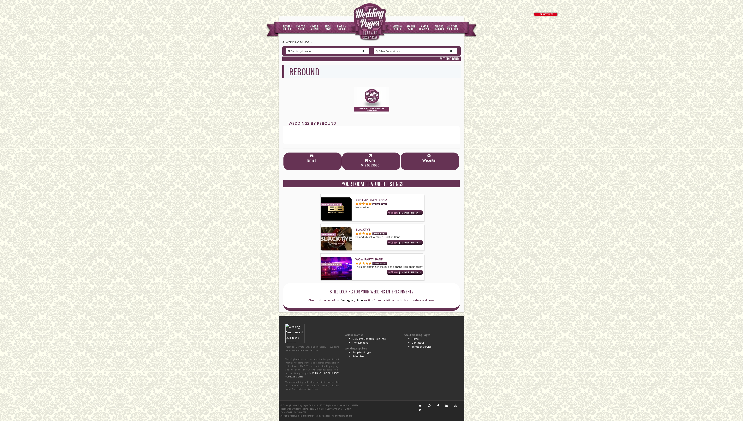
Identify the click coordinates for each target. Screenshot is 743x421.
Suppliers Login (362, 352)
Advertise (358, 356)
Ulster (359, 300)
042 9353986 (370, 165)
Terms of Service (421, 346)
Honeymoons (360, 342)
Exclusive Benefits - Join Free (369, 338)
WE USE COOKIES (546, 14)
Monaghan (347, 300)
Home (415, 338)
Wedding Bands (297, 42)
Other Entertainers (389, 51)
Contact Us (418, 342)
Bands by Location (301, 51)
